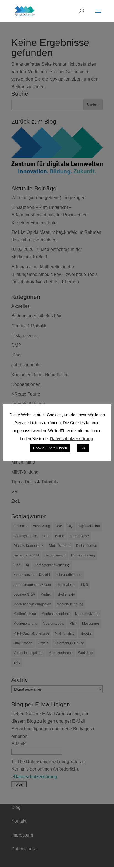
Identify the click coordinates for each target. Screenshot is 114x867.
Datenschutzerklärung (71, 438)
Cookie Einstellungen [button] (50, 448)
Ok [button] (83, 448)
